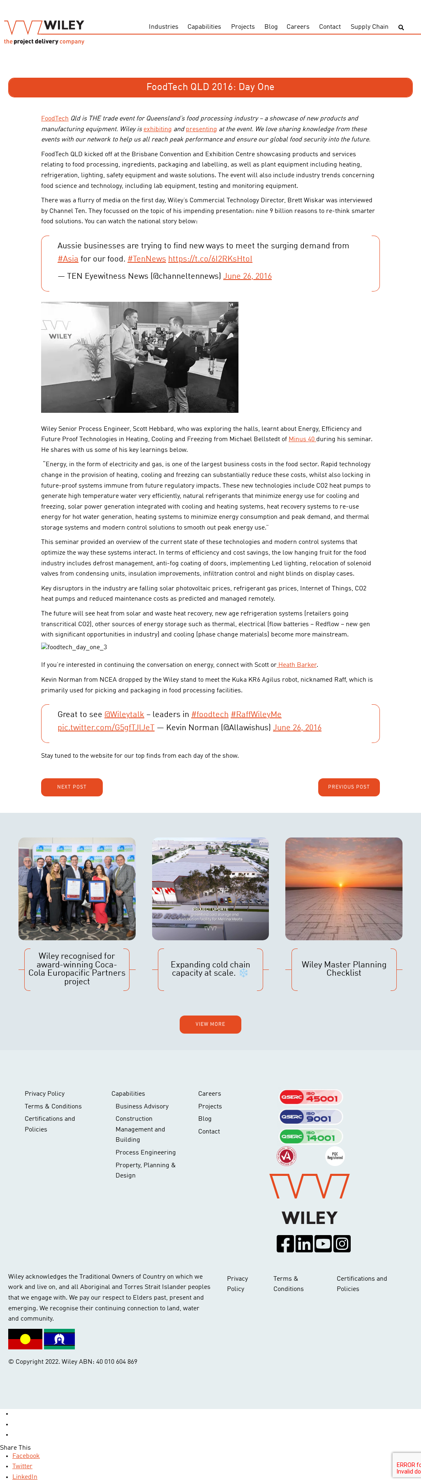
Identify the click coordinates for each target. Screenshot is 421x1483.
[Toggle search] (401, 27)
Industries (163, 27)
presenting (201, 129)
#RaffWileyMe (256, 715)
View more (210, 1024)
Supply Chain (370, 27)
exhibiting (157, 129)
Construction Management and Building (140, 1129)
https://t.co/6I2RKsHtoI (210, 259)
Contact (330, 27)
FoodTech (55, 119)
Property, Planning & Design (146, 1171)
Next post (72, 787)
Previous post (349, 787)
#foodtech (210, 715)
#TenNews (146, 259)
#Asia (68, 259)
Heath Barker (297, 665)
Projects (243, 27)
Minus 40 (302, 439)
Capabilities (204, 27)
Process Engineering (146, 1153)
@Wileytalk (124, 715)
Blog (271, 27)
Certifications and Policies (50, 1124)
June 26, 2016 (247, 277)
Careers (298, 27)
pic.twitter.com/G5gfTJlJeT (106, 728)
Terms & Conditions (53, 1107)
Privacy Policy (45, 1094)
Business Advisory (142, 1107)
